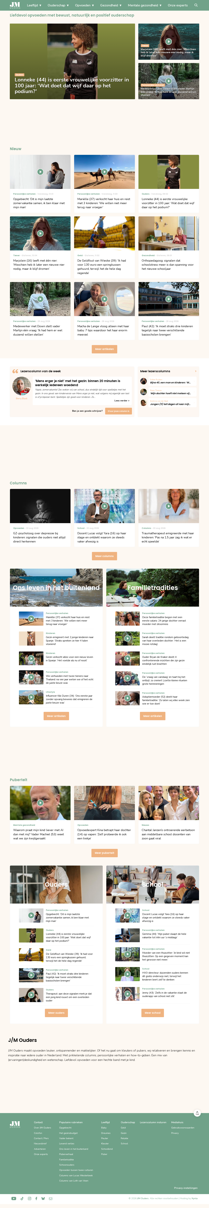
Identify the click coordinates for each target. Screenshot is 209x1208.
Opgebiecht (65, 1127)
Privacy (175, 1133)
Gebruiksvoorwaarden (182, 1127)
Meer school (153, 1013)
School (124, 1143)
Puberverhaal (66, 1154)
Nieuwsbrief (40, 1143)
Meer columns (104, 556)
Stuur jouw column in (118, 411)
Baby (103, 1127)
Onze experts (178, 5)
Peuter (104, 1138)
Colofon (38, 1133)
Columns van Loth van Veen (73, 1180)
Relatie (124, 1138)
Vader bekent (66, 1138)
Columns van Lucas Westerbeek (76, 1175)
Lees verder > (121, 400)
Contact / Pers (41, 1138)
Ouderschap (56, 5)
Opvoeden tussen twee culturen (76, 1170)
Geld (123, 1127)
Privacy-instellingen (186, 1188)
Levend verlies (66, 1143)
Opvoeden (82, 5)
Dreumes (106, 1133)
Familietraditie (66, 1159)
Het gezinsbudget (68, 1133)
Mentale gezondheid (143, 5)
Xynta (195, 1198)
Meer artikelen (104, 349)
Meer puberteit (104, 853)
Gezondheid (109, 5)
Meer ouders (56, 1013)
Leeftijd (32, 5)
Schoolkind (107, 1149)
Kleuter (105, 1143)
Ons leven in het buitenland (73, 1149)
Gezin (124, 1133)
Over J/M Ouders (42, 1127)
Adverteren (40, 1149)
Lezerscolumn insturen (153, 1122)
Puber (104, 1154)
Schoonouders (66, 1164)
